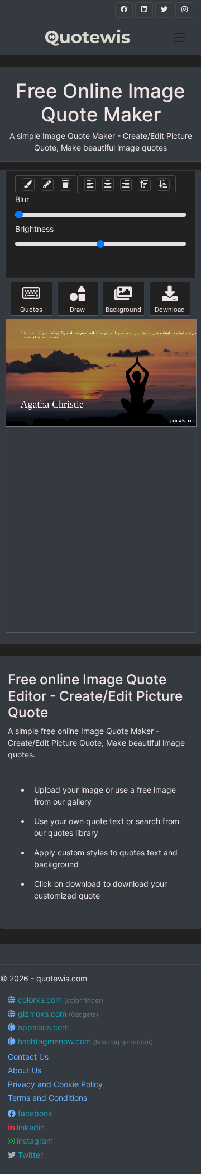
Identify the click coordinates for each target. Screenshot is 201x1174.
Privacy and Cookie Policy (55, 1084)
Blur (22, 199)
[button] (28, 184)
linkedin (30, 1127)
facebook (34, 1113)
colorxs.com (59, 999)
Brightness (34, 228)
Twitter (29, 1154)
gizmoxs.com (57, 1013)
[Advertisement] (100, 531)
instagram (34, 1140)
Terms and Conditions (47, 1097)
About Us (24, 1070)
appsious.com (42, 1027)
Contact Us (28, 1056)
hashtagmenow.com (84, 1041)
